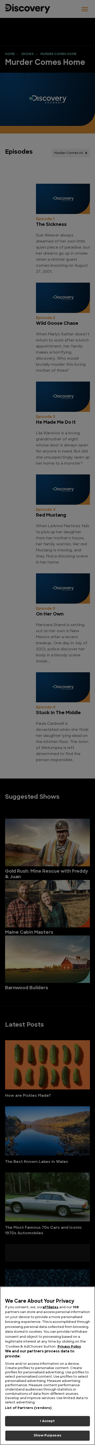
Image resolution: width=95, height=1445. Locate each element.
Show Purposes (47, 1435)
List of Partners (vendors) (28, 1408)
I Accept (47, 1421)
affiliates (51, 1307)
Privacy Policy (69, 1346)
